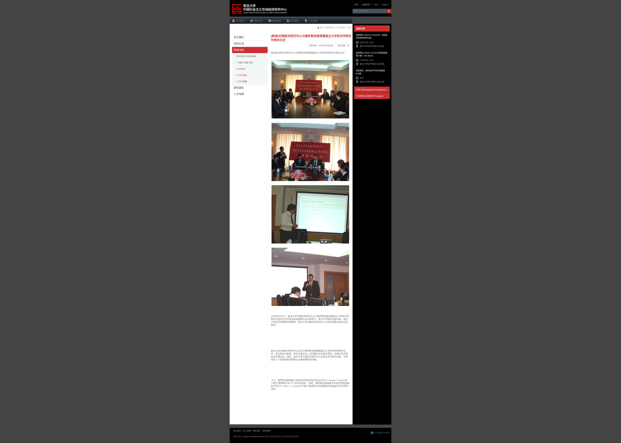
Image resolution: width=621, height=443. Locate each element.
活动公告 (258, 20)
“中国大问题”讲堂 (245, 62)
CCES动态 (242, 75)
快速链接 (366, 5)
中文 (376, 5)
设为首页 (237, 431)
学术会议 (241, 69)
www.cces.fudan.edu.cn (253, 436)
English (384, 5)
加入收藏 (247, 431)
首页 (356, 5)
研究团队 (294, 20)
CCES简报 (242, 81)
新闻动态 (276, 20)
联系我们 (257, 431)
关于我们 (240, 20)
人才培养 (312, 20)
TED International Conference (371, 89)
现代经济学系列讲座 (246, 56)
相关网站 (267, 431)
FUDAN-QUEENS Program (369, 96)
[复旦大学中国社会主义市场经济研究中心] (259, 14)
